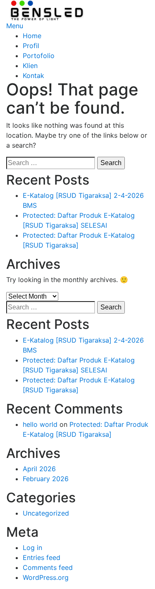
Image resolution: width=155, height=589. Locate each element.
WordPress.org (46, 577)
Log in (32, 547)
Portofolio (39, 55)
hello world (40, 424)
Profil (31, 45)
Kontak (33, 75)
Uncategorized (46, 513)
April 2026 (39, 469)
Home (32, 36)
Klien (30, 65)
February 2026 (46, 479)
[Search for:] (50, 163)
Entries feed (41, 557)
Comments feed (48, 567)
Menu (14, 26)
